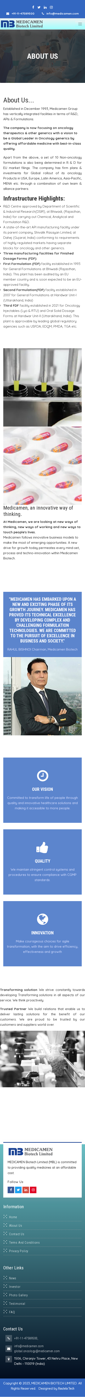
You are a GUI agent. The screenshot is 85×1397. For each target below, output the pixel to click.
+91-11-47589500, (26, 1338)
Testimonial (17, 1303)
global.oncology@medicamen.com (37, 1351)
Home (13, 1217)
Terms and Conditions (24, 1242)
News (12, 1278)
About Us (15, 1225)
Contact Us (16, 1234)
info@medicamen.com (29, 1346)
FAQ (12, 1312)
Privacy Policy (18, 1251)
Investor (14, 1286)
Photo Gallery (18, 1295)
